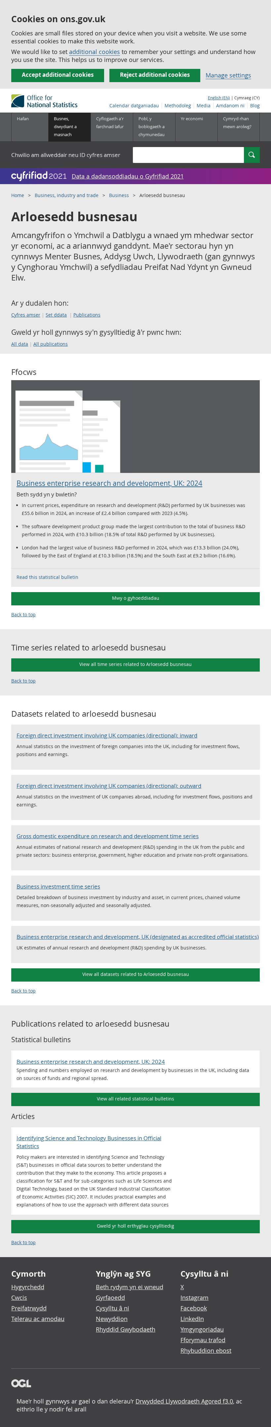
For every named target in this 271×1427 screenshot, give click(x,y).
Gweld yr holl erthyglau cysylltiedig (135, 1226)
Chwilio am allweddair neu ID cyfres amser (65, 155)
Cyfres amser (25, 315)
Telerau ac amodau (37, 1319)
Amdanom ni (230, 105)
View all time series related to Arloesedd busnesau (135, 664)
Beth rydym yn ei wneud (129, 1287)
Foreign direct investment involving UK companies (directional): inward (107, 735)
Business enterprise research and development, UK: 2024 (109, 483)
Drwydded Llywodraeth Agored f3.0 (184, 1401)
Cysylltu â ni (112, 1308)
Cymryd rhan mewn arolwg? (237, 122)
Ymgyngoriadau (202, 1329)
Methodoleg (178, 105)
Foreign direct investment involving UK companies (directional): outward (109, 786)
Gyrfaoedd (110, 1297)
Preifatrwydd (29, 1308)
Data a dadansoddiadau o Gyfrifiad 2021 (128, 176)
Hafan (23, 119)
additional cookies (94, 52)
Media (204, 105)
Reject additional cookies (155, 74)
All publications (50, 344)
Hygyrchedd (27, 1287)
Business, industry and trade (66, 195)
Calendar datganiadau (134, 105)
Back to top (23, 614)
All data (19, 344)
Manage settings (228, 75)
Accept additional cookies (58, 74)
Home (17, 195)
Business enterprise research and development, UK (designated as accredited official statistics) (138, 937)
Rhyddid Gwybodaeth (125, 1329)
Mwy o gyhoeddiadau (135, 598)
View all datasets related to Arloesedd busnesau (135, 974)
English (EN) (219, 97)
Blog (255, 105)
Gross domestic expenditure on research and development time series (108, 836)
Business (119, 195)
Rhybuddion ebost (205, 1350)
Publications (86, 315)
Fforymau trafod (202, 1340)
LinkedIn (192, 1319)
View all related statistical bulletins (135, 1099)
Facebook (193, 1308)
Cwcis (19, 1297)
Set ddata (56, 315)
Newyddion (112, 1319)
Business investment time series (58, 886)
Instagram (194, 1297)
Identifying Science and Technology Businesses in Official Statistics (89, 1142)
